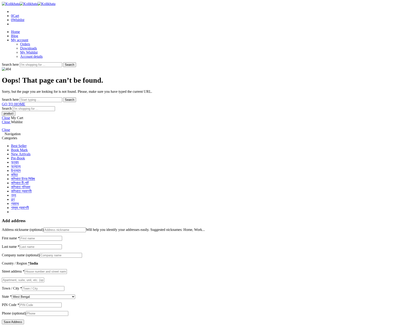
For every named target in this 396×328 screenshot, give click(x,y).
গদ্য (13, 195)
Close (6, 118)
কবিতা (14, 175)
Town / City (12, 288)
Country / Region (16, 263)
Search (69, 64)
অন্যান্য (16, 166)
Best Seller (19, 146)
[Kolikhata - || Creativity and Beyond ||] (28, 4)
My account (19, 40)
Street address (13, 271)
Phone (14, 313)
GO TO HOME (13, 104)
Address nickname (23, 230)
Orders (25, 44)
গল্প (13, 199)
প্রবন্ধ (15, 203)
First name (11, 238)
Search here (11, 64)
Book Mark (19, 150)
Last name (10, 247)
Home (15, 32)
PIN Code (10, 305)
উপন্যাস (16, 170)
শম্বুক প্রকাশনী (20, 208)
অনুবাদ (15, 162)
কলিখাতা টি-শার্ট (20, 183)
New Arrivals (20, 154)
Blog (14, 36)
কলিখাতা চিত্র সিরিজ (23, 179)
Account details (31, 56)
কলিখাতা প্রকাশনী (21, 191)
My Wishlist (29, 52)
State (7, 296)
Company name (21, 255)
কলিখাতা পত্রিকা (20, 187)
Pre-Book (18, 158)
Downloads (28, 48)
